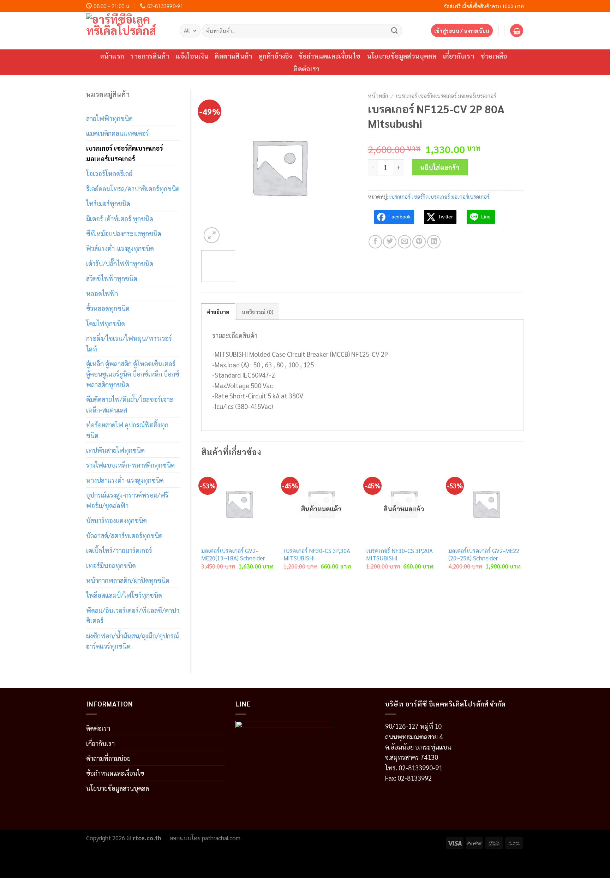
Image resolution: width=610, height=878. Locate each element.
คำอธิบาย (218, 311)
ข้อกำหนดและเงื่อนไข (329, 56)
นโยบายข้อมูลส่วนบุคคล (402, 56)
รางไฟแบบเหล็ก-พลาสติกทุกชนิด (130, 465)
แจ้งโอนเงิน (192, 56)
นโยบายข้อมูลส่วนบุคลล (117, 788)
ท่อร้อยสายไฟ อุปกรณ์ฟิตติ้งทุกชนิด (127, 429)
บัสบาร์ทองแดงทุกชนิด (116, 520)
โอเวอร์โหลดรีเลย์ (109, 173)
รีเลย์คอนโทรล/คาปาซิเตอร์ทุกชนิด (133, 188)
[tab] (218, 311)
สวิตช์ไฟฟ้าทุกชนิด (111, 278)
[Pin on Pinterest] (419, 241)
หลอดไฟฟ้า (102, 293)
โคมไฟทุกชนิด (105, 323)
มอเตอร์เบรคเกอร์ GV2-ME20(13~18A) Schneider (233, 554)
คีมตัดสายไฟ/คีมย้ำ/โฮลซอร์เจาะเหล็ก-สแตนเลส (129, 404)
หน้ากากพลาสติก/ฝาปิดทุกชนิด (127, 580)
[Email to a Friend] (404, 241)
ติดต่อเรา (306, 68)
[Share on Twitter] (389, 241)
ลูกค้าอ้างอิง (275, 56)
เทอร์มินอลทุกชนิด (111, 565)
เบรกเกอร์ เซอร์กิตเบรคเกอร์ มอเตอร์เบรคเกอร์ (124, 153)
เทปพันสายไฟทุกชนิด (115, 450)
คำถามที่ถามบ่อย (108, 758)
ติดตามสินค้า (233, 56)
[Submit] (394, 30)
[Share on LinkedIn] (434, 241)
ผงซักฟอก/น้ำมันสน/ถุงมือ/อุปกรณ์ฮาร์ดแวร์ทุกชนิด (132, 640)
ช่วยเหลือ (493, 56)
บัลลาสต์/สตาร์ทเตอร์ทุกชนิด (124, 535)
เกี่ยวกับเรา (458, 56)
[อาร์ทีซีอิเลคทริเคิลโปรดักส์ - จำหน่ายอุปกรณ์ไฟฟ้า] (127, 30)
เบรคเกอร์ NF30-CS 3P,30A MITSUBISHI (316, 554)
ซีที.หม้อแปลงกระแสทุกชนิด (123, 233)
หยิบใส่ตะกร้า (440, 167)
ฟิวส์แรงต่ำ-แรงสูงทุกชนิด (120, 248)
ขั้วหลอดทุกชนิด (108, 308)
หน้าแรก (112, 56)
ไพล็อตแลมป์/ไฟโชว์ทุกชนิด (124, 595)
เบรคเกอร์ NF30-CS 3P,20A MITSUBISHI (399, 554)
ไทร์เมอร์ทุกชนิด (108, 203)
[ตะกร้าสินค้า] (516, 30)
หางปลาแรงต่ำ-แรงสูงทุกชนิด (125, 480)
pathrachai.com (221, 838)
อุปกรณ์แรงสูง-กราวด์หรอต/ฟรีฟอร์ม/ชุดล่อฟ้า (127, 500)
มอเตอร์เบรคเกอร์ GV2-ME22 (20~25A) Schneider (483, 554)
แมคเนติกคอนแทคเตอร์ (117, 133)
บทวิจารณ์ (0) (257, 311)
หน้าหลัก (378, 95)
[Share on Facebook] (375, 241)
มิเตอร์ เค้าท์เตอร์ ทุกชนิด (119, 218)
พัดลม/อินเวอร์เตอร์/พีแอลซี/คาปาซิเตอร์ (132, 615)
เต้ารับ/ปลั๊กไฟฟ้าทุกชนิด (119, 263)
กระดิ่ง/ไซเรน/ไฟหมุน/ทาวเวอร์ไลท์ (129, 343)
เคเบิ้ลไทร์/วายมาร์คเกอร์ (119, 550)
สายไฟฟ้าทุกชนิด (109, 118)
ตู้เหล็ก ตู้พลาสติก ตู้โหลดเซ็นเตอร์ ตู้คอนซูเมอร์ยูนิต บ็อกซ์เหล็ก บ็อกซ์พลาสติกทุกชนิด (132, 374)
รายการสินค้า (149, 56)
